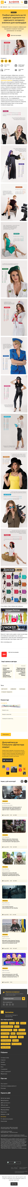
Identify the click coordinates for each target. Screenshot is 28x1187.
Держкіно (23, 1023)
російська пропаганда (6, 1030)
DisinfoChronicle (5, 1107)
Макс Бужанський (16, 1043)
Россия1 (17, 1026)
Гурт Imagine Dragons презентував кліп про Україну (10, 907)
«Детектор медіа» (8, 1131)
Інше (9, 7)
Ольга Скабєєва (5, 1033)
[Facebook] (2, 61)
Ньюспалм (4, 1121)
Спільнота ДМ (9, 760)
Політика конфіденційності (8, 1086)
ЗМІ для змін (4, 1105)
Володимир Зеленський (6, 1026)
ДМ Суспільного (5, 1103)
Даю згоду (14, 1183)
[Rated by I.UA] (10, 1162)
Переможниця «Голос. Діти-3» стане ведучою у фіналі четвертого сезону (20, 671)
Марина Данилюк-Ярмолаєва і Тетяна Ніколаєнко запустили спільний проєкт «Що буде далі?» (11, 840)
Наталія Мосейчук (5, 1043)
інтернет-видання (6, 692)
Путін (15, 1030)
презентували (6, 80)
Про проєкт (4, 1083)
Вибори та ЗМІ (5, 1114)
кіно (17, 1023)
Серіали (3, 1060)
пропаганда (21, 1030)
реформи (13, 689)
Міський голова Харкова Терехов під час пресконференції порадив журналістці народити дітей (11, 942)
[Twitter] (5, 61)
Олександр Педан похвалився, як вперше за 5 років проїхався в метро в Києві (7, 672)
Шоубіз (3, 1062)
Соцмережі (4, 1069)
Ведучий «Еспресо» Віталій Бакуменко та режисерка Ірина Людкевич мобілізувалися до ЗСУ (11, 874)
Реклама (3, 1088)
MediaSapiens (5, 1100)
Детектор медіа (16, 35)
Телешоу (3, 1064)
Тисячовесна (4, 1023)
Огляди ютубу (5, 1057)
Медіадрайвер (5, 1109)
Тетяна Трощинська (5, 1040)
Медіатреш (4, 1074)
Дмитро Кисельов (21, 1033)
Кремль (13, 1033)
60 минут (21, 1036)
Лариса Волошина (5, 1047)
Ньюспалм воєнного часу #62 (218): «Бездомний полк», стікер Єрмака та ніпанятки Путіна (10, 975)
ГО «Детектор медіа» (7, 1119)
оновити (4, 703)
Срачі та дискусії (6, 1071)
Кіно (2, 1067)
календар (22, 689)
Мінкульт (12, 1023)
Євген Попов (13, 1036)
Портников (15, 1040)
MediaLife (5, 7)
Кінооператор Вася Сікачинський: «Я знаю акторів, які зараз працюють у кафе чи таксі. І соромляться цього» (12, 808)
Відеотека (4, 1112)
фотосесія (4, 689)
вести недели (4, 1036)
